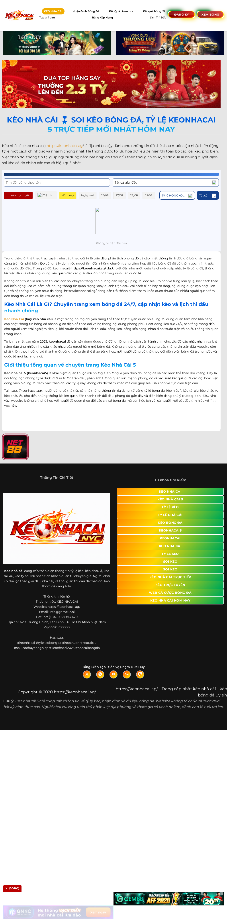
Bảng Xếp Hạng (102, 17)
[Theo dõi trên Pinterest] (100, 679)
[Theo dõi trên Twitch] (140, 679)
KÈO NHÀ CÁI (53, 11)
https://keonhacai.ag (65, 146)
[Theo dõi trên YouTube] (113, 679)
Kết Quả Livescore (121, 11)
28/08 (134, 195)
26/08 (105, 195)
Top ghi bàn (47, 17)
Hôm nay (68, 195)
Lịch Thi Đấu (158, 17)
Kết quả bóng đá (154, 11)
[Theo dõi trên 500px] (127, 679)
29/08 (149, 195)
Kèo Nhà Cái (14, 319)
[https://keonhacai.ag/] (19, 15)
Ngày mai (87, 195)
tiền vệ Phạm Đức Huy (126, 671)
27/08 (119, 195)
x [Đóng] (12, 888)
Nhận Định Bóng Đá (85, 11)
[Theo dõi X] (87, 679)
